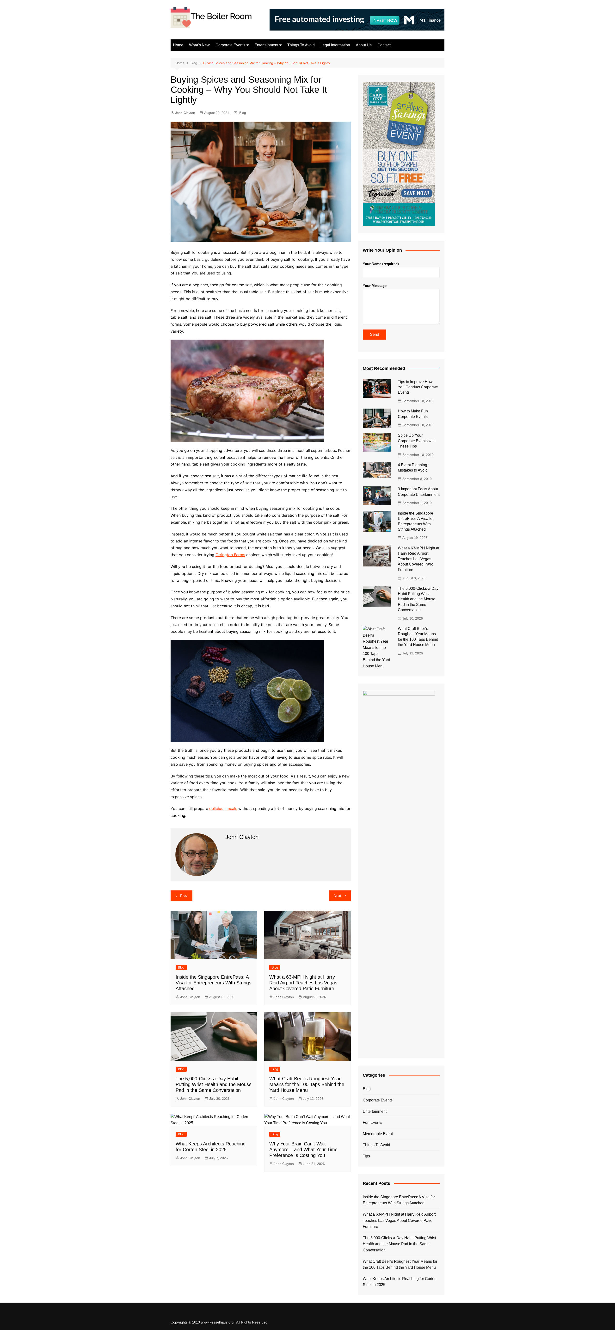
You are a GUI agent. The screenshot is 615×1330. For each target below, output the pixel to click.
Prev (184, 896)
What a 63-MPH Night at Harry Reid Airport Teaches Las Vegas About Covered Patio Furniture (303, 982)
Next (337, 896)
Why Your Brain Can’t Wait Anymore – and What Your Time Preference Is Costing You (303, 1149)
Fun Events (372, 1122)
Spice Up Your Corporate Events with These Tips (417, 440)
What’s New (199, 45)
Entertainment (266, 45)
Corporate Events (230, 45)
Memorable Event (378, 1134)
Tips (366, 1156)
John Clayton (185, 113)
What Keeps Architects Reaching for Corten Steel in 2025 (400, 1282)
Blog (242, 113)
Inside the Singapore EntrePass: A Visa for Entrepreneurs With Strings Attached (213, 982)
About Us (364, 45)
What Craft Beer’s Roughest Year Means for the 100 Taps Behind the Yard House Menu (306, 1084)
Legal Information (335, 45)
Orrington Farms (230, 554)
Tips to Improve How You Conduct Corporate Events (418, 387)
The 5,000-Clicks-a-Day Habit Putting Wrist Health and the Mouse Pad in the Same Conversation (214, 1084)
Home (178, 45)
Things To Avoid (301, 45)
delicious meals (223, 808)
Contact (384, 45)
